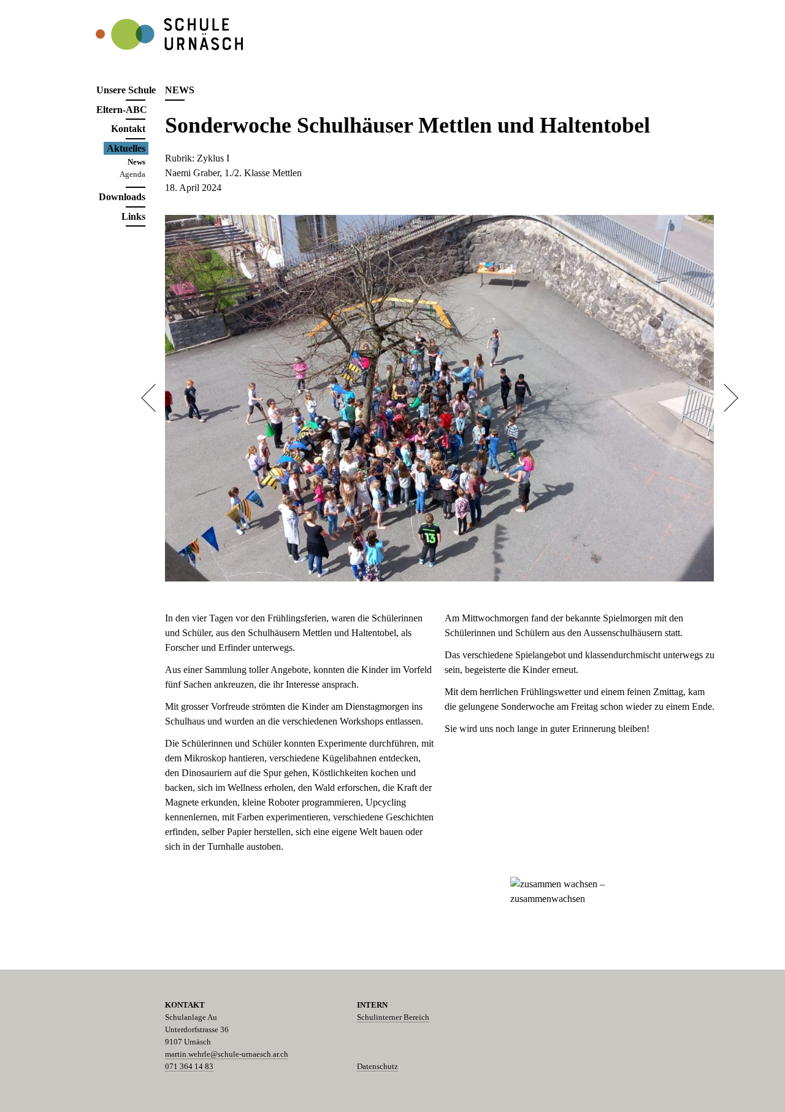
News (136, 161)
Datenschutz (377, 1066)
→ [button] (724, 398)
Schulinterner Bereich (393, 1017)
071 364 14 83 (189, 1066)
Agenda (132, 174)
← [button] (155, 398)
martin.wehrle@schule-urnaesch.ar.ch (226, 1054)
